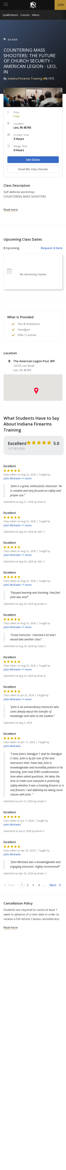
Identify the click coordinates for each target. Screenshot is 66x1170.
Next (53, 885)
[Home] (33, 5)
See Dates (33, 160)
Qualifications (10, 15)
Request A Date (51, 248)
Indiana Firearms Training (25, 78)
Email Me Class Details (33, 169)
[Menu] (6, 5)
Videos (35, 15)
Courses (25, 15)
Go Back (12, 39)
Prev (11, 885)
